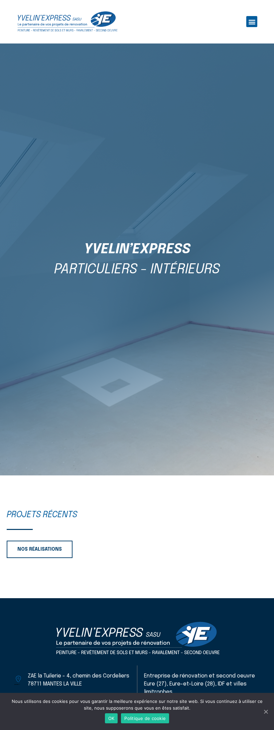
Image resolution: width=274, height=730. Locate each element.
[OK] (265, 711)
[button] (251, 21)
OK (111, 718)
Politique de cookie (145, 718)
